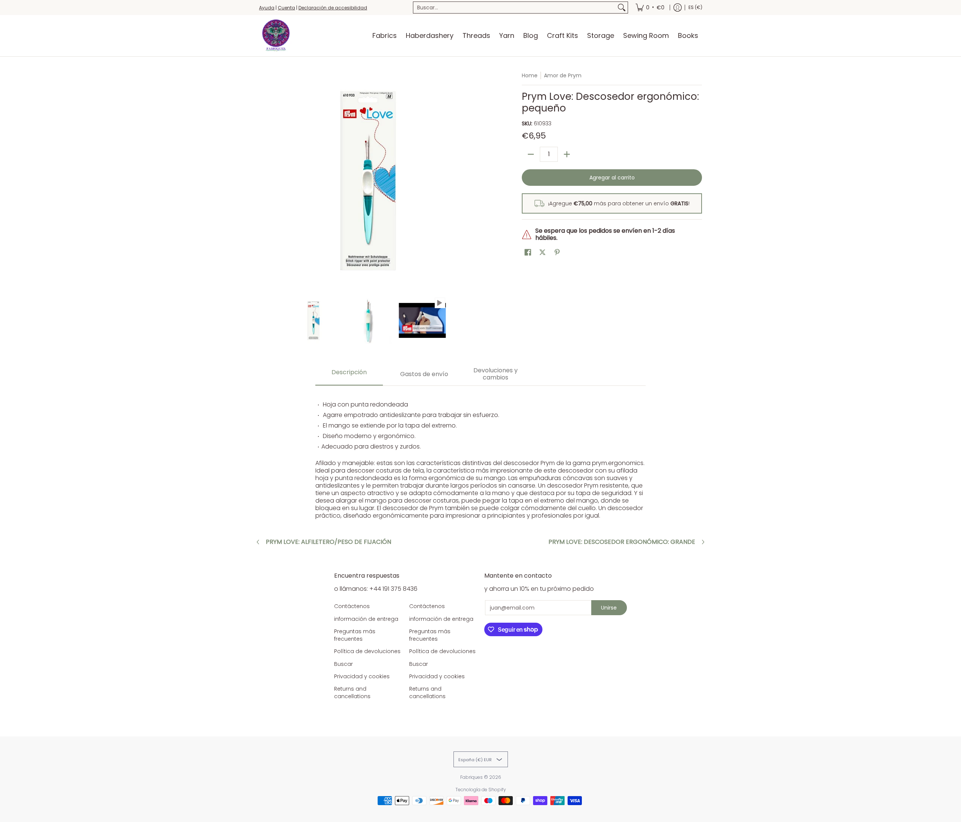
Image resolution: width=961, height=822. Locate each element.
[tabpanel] (480, 456)
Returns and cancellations (352, 692)
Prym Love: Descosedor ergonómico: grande (621, 542)
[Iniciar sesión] (677, 7)
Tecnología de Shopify (480, 789)
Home (530, 75)
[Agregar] (567, 154)
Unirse (609, 607)
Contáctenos (352, 606)
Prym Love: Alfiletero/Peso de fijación (328, 542)
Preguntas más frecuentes (354, 635)
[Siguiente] (471, 180)
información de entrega (366, 619)
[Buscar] (622, 7)
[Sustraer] (531, 154)
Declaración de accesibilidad (332, 8)
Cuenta (286, 8)
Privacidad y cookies (362, 676)
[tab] (349, 374)
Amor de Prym (562, 75)
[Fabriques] (276, 35)
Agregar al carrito (612, 177)
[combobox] (514, 7)
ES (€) (695, 7)
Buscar (343, 664)
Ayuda (266, 8)
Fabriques (471, 777)
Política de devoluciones (367, 651)
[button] (528, 252)
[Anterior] (264, 180)
